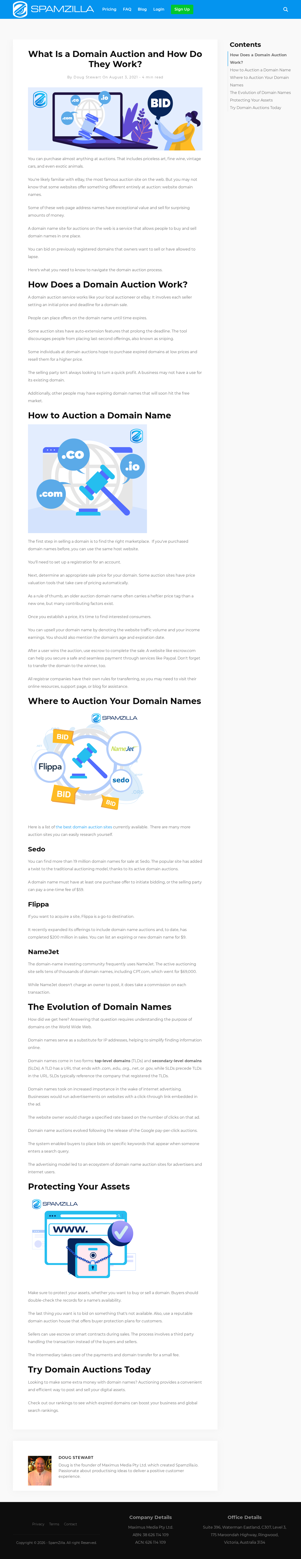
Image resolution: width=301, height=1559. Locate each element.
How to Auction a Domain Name (260, 70)
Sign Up (182, 9)
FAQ (127, 9)
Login (158, 9)
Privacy (38, 1524)
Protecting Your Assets (251, 100)
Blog (142, 9)
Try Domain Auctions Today (255, 107)
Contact (70, 1524)
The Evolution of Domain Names (260, 92)
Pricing (109, 9)
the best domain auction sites (84, 827)
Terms (54, 1524)
